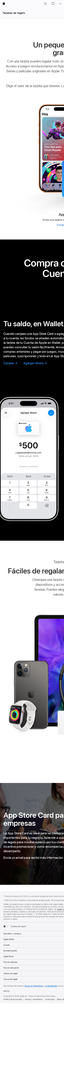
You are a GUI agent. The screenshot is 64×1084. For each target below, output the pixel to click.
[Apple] (4, 926)
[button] (45, 3)
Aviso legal (49, 999)
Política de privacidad (12, 999)
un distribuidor (51, 986)
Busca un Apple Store (34, 986)
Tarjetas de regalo (13, 12)
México (6, 991)
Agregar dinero (35, 363)
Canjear (10, 363)
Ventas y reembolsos (33, 999)
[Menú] (60, 3)
